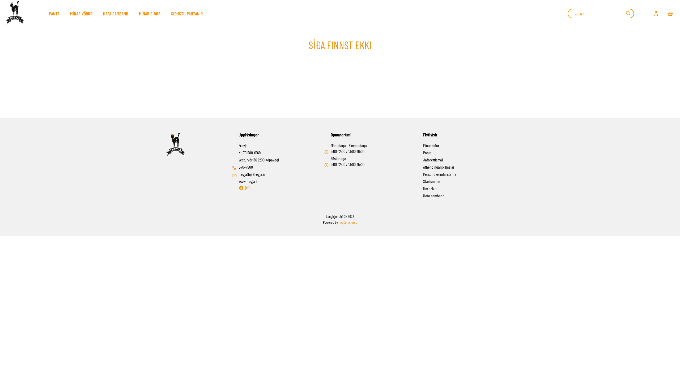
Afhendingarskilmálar (438, 166)
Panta (54, 13)
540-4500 (246, 166)
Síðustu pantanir (187, 13)
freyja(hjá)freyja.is (252, 174)
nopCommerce (348, 222)
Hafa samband (115, 13)
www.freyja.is (248, 181)
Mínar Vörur (81, 13)
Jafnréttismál (433, 159)
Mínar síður (149, 13)
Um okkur (430, 188)
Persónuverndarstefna (439, 174)
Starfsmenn (431, 181)
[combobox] (601, 13)
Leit (628, 13)
